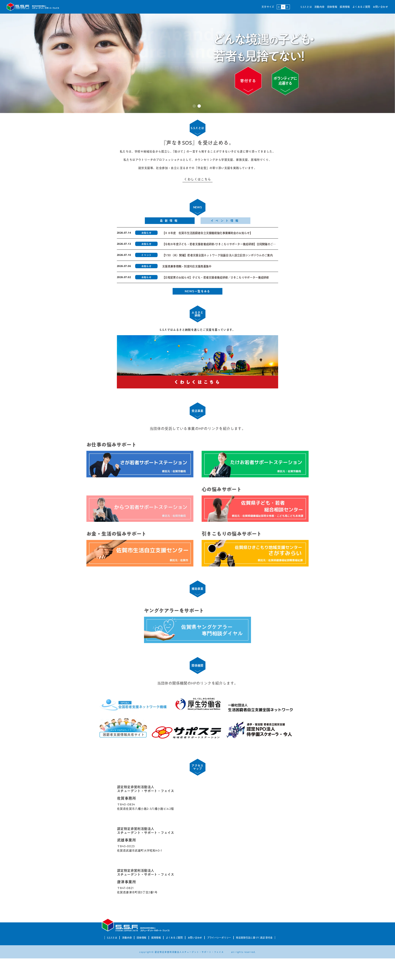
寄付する (248, 81)
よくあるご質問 (361, 7)
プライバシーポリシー (219, 937)
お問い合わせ (380, 7)
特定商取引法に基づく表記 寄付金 (254, 937)
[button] (194, 106)
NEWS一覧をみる (197, 291)
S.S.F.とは (306, 7)
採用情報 (345, 7)
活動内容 (319, 7)
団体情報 (332, 7)
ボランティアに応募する (285, 80)
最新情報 (169, 220)
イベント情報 (225, 220)
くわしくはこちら (197, 179)
